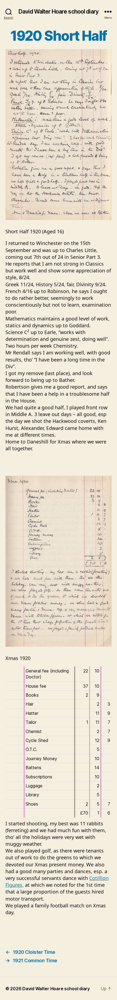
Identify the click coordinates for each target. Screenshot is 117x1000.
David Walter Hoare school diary (58, 11)
